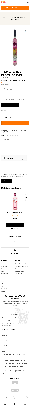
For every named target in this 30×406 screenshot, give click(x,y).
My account (4, 273)
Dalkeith (4, 345)
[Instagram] (16, 382)
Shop (2, 268)
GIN (12, 17)
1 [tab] (12, 228)
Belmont (4, 335)
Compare (21, 99)
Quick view (26, 197)
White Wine (4, 283)
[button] (27, 2)
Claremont (5, 338)
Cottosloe (5, 340)
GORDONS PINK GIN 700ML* (15, 212)
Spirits (8, 17)
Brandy (3, 281)
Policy (17, 268)
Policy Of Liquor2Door (21, 263)
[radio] (7, 90)
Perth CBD (5, 333)
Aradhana (15, 398)
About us (4, 266)
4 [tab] (17, 228)
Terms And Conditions (21, 266)
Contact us (18, 273)
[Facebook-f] (13, 382)
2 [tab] (14, 228)
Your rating (5, 135)
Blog (2, 271)
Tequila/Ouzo (5, 288)
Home (4, 17)
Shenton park (6, 343)
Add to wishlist (10, 99)
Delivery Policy (19, 271)
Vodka (3, 291)
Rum (2, 286)
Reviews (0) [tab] (7, 117)
